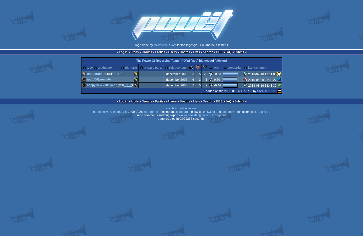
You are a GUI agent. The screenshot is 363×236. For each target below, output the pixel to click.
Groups (147, 52)
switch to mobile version (181, 108)
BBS (219, 52)
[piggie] (198, 68)
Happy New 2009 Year (102, 85)
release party (153, 67)
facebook (228, 112)
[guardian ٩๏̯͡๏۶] (279, 74)
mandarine (150, 112)
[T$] (279, 80)
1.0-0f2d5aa (116, 112)
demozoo (206, 60)
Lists (196, 52)
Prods (134, 52)
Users (172, 52)
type (90, 67)
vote (173, 45)
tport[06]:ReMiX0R (99, 79)
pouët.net (99, 112)
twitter (211, 112)
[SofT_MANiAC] (279, 91)
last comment (257, 67)
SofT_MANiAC (267, 91)
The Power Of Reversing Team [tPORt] (163, 60)
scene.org (181, 112)
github (222, 115)
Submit (239, 52)
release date (178, 67)
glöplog (221, 60)
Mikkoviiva (161, 45)
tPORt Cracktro (96, 74)
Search (208, 52)
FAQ (228, 52)
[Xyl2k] (279, 85)
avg (216, 67)
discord (255, 112)
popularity (234, 67)
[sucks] (205, 68)
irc (268, 112)
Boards (185, 52)
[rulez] (191, 68)
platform (131, 67)
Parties (160, 52)
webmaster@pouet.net (199, 115)
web (194, 60)
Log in (123, 52)
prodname (105, 67)
